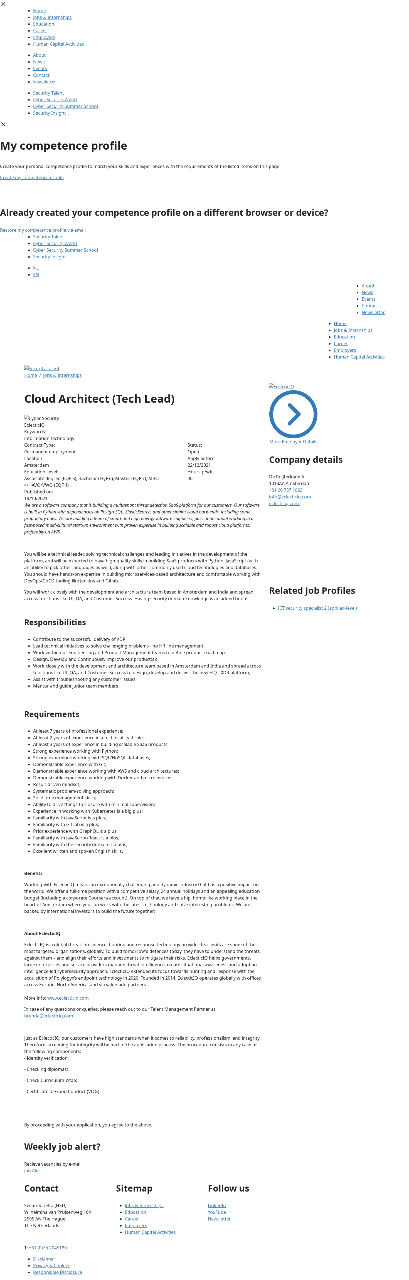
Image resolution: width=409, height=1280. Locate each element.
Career (40, 31)
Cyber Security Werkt (55, 100)
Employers (44, 37)
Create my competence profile (32, 177)
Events (40, 68)
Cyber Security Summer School (65, 106)
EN (36, 274)
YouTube (217, 1212)
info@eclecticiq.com (290, 497)
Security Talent (48, 93)
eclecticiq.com (284, 503)
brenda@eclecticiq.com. (49, 1016)
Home (39, 11)
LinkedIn (217, 1205)
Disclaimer (44, 1259)
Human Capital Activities (58, 44)
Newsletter (44, 82)
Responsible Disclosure (57, 1272)
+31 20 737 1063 (285, 490)
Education (43, 24)
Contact (41, 75)
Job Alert (33, 1171)
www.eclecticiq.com (68, 998)
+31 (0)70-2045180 (48, 1248)
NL (36, 268)
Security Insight (49, 113)
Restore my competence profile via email (43, 230)
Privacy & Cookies (51, 1265)
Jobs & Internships (52, 17)
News (39, 62)
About (39, 55)
